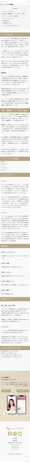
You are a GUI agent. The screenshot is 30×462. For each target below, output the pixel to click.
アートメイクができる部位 (10, 16)
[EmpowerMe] (4, 1)
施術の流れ (6, 20)
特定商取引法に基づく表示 (15, 442)
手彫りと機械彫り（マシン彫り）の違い (14, 13)
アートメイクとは (8, 11)
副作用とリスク (7, 23)
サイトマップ (15, 449)
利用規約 (15, 440)
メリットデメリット (8, 18)
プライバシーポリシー (15, 444)
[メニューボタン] (28, 1)
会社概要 (15, 438)
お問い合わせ (15, 447)
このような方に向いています (11, 25)
